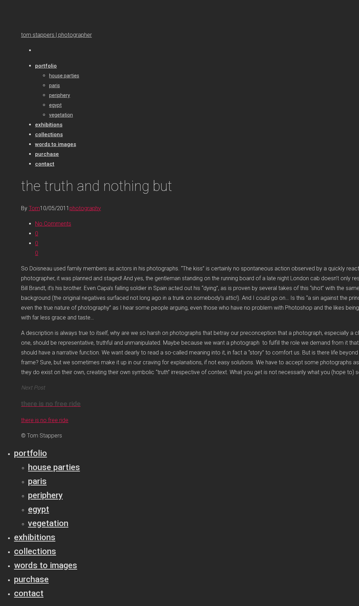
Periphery (45, 495)
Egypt (38, 509)
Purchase (31, 579)
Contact (28, 593)
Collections (35, 551)
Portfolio (30, 453)
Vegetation (48, 523)
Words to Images (45, 565)
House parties (54, 467)
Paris (37, 481)
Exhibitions (34, 537)
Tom (34, 208)
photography (85, 208)
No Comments (53, 223)
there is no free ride (44, 420)
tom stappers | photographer (56, 35)
